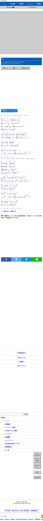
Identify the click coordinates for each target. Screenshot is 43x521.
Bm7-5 (26, 152)
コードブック (32, 7)
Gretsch (30, 519)
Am (5, 115)
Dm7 (4, 133)
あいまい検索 (11, 7)
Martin (12, 519)
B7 (21, 136)
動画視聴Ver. (8, 447)
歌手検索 (13, 3)
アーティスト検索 (10, 427)
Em (16, 115)
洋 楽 (7, 450)
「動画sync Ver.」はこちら (9, 110)
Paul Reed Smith (21, 519)
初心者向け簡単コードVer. (12, 443)
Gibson (7, 519)
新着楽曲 (21, 3)
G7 (7, 133)
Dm (18, 133)
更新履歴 (39, 3)
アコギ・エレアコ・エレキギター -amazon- (21, 510)
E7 (7, 118)
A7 (26, 133)
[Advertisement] (21, 32)
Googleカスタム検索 (11, 430)
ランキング (30, 3)
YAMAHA (37, 519)
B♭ (1, 115)
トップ (4, 3)
